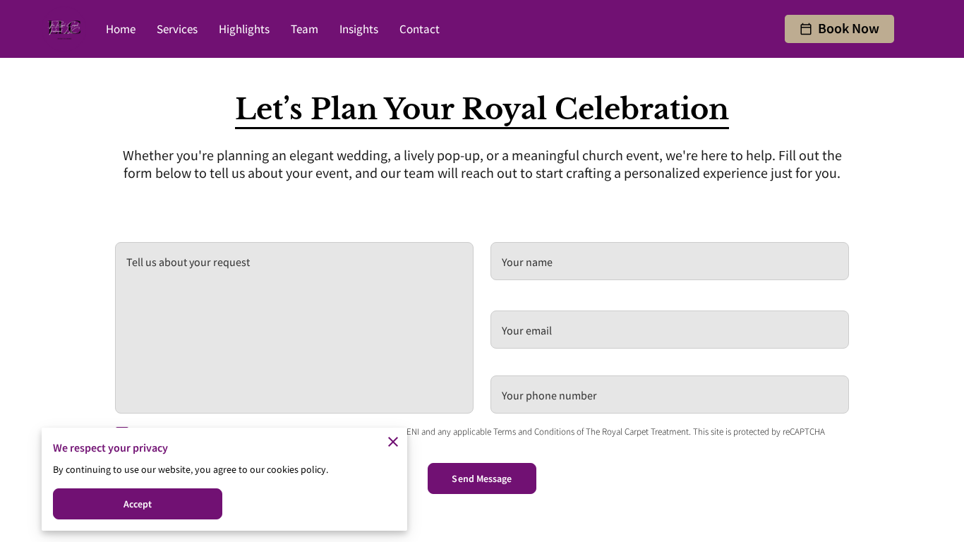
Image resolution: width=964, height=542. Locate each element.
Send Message (482, 478)
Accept (137, 504)
